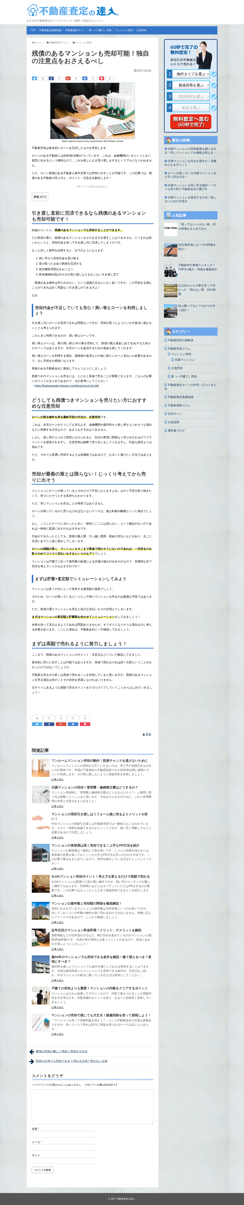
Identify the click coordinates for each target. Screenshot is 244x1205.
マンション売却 (124, 30)
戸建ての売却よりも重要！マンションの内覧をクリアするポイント (99, 988)
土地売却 (141, 30)
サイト (36, 1155)
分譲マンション (185, 359)
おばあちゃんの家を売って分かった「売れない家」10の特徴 (197, 289)
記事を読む (57, 779)
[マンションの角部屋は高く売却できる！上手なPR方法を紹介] (41, 853)
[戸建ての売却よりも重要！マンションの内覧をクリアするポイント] (41, 995)
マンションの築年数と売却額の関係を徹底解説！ (86, 903)
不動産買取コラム (179, 405)
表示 (43, 197)
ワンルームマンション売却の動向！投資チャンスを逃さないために (99, 760)
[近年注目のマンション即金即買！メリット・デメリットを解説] (41, 937)
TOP (32, 30)
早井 (148, 734)
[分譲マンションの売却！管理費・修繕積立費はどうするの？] (41, 795)
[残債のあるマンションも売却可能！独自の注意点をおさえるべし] (85, 78)
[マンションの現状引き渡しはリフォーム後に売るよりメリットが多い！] (41, 821)
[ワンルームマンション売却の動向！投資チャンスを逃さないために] (41, 768)
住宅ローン (175, 413)
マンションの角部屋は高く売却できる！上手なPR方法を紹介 (95, 845)
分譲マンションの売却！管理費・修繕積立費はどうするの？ (94, 787)
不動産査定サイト (75, 30)
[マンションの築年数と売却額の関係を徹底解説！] (41, 911)
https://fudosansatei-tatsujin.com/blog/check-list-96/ (67, 385)
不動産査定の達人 (125, 1199)
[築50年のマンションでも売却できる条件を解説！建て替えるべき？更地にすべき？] (41, 964)
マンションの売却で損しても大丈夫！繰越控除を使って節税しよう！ (101, 1015)
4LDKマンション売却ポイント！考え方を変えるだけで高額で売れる (100, 876)
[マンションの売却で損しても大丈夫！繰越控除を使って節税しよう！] (41, 1022)
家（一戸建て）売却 (100, 30)
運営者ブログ (176, 430)
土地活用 (173, 422)
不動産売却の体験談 (180, 340)
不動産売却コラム (179, 348)
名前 (35, 1128)
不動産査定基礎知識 (50, 30)
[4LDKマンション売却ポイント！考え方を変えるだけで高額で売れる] (41, 884)
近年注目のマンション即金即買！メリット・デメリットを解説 (96, 930)
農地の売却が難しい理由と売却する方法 (61, 1051)
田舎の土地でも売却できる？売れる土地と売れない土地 (71, 1061)
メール (37, 1142)
